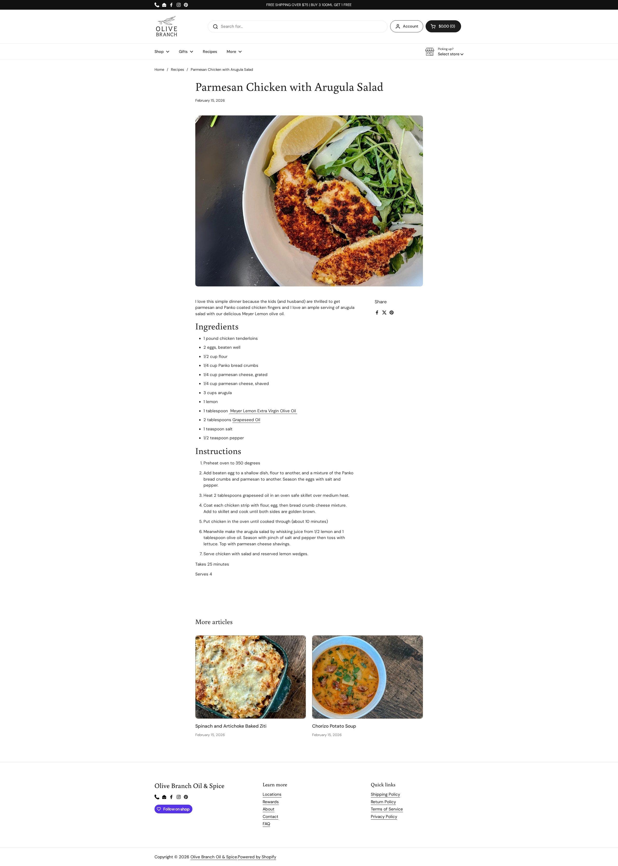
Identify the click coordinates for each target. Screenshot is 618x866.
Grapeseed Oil (246, 419)
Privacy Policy (384, 816)
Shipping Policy (385, 794)
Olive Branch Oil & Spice (213, 856)
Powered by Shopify (257, 856)
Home (159, 69)
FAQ (266, 823)
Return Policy (383, 801)
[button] (443, 26)
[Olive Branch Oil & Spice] (166, 26)
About (268, 809)
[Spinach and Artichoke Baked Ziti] (250, 676)
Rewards (271, 801)
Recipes (177, 69)
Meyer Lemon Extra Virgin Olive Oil (263, 410)
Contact (270, 816)
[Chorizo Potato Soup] (367, 676)
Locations (272, 794)
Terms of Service (387, 809)
